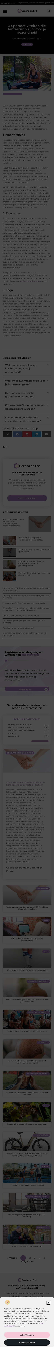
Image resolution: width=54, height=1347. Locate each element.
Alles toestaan (27, 1335)
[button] (48, 1302)
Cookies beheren (27, 1342)
